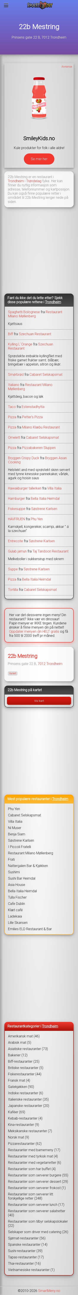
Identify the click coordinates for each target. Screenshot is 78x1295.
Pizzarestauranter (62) (25, 1144)
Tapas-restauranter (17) (26, 1257)
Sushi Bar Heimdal (21, 878)
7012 (42, 664)
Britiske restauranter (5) (25, 1068)
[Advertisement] (39, 250)
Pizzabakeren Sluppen (39, 448)
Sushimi (14, 872)
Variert (12, 673)
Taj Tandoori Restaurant (50, 551)
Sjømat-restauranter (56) (27, 1238)
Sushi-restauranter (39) (25, 1251)
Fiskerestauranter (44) (24, 1074)
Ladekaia (15, 916)
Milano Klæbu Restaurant (41, 427)
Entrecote (15, 541)
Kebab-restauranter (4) (25, 1118)
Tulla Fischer (17, 897)
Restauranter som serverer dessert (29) (38, 1181)
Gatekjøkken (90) (21, 1087)
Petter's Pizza (32, 417)
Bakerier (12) (18, 1055)
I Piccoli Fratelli (19, 847)
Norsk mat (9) (18, 1137)
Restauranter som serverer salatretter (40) (36, 1213)
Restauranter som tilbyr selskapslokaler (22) (38, 1223)
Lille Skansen (18, 923)
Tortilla (13, 590)
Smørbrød (16, 374)
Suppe (13, 569)
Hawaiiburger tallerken (24, 488)
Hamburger (16, 498)
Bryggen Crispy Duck (23, 458)
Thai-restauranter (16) (24, 1263)
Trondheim (16, 181)
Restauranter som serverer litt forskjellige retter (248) (30, 1196)
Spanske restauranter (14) (27, 1244)
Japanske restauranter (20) (28, 1106)
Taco (12, 407)
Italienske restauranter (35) (28, 1099)
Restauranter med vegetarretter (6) (34, 1163)
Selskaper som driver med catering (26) (38, 1232)
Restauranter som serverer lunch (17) (36, 1205)
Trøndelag (33, 181)
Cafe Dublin (16, 904)
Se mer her (39, 159)
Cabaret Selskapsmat (45, 374)
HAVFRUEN (16, 519)
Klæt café (15, 910)
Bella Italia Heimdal (45, 498)
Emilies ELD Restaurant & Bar (30, 929)
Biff (10, 334)
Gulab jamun (17, 551)
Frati (11, 859)
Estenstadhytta (33, 407)
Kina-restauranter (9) (23, 1125)
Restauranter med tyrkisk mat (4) (33, 1156)
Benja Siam (16, 834)
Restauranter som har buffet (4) (32, 1169)
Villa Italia (54, 488)
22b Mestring (39, 26)
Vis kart (39, 700)
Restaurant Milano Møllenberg (35, 314)
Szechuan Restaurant (35, 334)
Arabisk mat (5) (19, 1042)
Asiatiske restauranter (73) (28, 1049)
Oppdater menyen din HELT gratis (34, 631)
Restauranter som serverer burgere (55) (38, 1175)
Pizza (12, 417)
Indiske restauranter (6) (25, 1093)
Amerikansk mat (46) (24, 1036)
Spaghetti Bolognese (24, 312)
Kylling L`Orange (20, 344)
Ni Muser (14, 828)
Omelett (14, 437)
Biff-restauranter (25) (23, 1061)
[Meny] (6, 5)
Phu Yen (37, 519)
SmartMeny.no (49, 1291)
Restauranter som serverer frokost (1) (37, 1188)
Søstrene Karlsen (44, 509)
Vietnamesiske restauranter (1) (31, 1270)
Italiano (13, 385)
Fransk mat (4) (19, 1080)
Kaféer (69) (16, 1112)
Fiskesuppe (16, 509)
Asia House (16, 885)
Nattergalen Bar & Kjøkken (28, 866)
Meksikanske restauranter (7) (30, 1131)
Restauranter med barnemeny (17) (34, 1150)
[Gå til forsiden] (40, 5)
